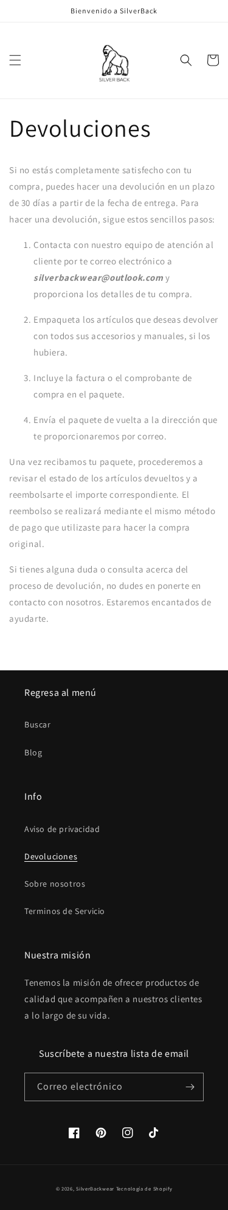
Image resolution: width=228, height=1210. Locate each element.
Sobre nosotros (54, 883)
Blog (33, 752)
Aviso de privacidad (62, 828)
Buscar (37, 724)
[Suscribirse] (189, 1087)
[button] (15, 60)
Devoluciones (50, 856)
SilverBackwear (95, 1188)
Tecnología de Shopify (144, 1188)
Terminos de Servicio (64, 911)
